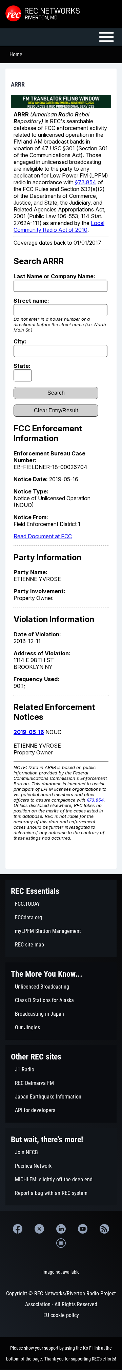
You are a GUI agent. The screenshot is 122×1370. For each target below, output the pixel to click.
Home (15, 54)
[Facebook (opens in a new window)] (17, 1229)
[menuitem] (61, 904)
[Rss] (104, 1229)
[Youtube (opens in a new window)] (82, 1229)
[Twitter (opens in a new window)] (39, 1229)
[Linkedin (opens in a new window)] (61, 1229)
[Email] (61, 1243)
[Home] (43, 13)
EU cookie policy (61, 1315)
